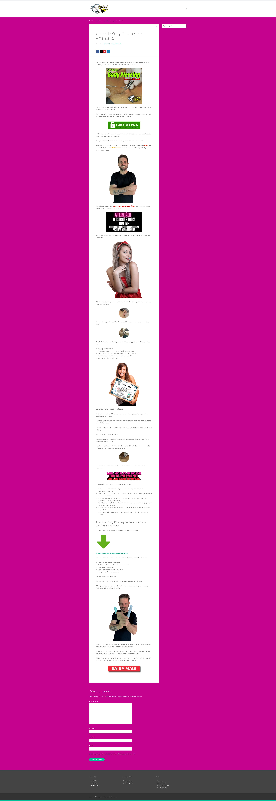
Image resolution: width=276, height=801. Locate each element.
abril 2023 (94, 783)
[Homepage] (99, 9)
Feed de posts (162, 783)
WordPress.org (162, 787)
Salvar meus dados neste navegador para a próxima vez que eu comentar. (113, 754)
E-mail (92, 737)
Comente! (107, 44)
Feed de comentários (164, 785)
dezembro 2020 (95, 785)
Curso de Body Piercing (94, 797)
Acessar (161, 781)
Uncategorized (129, 783)
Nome (92, 728)
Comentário (94, 701)
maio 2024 (94, 781)
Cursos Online (116, 44)
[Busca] (185, 7)
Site (91, 745)
